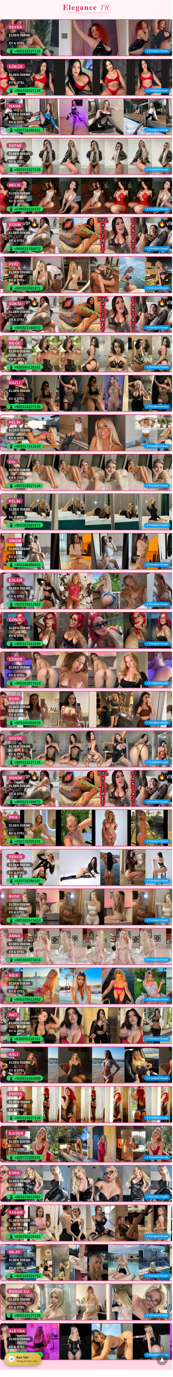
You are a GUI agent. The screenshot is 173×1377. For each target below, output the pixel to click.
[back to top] (162, 1359)
